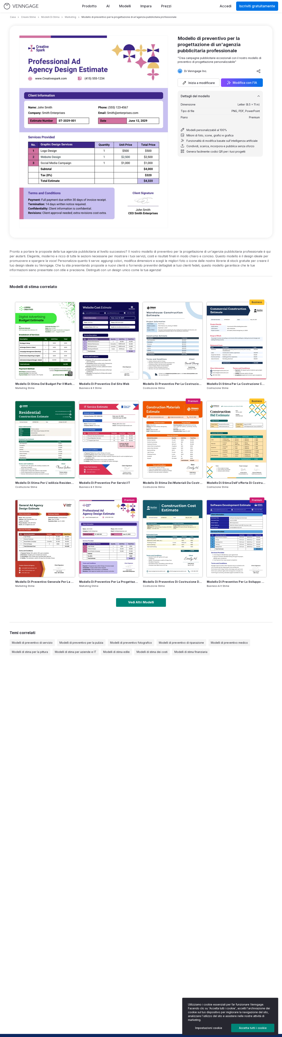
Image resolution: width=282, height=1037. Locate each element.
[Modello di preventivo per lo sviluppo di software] (236, 538)
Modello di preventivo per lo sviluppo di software (236, 581)
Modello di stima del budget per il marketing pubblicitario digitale (45, 383)
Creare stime (28, 17)
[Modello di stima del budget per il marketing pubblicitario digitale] (45, 340)
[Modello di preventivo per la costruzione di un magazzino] (172, 340)
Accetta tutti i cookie (253, 1028)
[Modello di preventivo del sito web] (109, 340)
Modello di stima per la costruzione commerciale (236, 383)
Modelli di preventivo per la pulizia (81, 642)
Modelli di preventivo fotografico (131, 642)
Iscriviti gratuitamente (257, 6)
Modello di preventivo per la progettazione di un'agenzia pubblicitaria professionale (109, 581)
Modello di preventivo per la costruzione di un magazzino (172, 383)
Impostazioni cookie (208, 1028)
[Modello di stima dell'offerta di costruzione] (236, 439)
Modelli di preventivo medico (229, 642)
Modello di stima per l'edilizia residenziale (45, 482)
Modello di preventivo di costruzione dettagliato (172, 581)
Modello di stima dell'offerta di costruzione (236, 482)
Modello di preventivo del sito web (104, 383)
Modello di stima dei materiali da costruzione (172, 482)
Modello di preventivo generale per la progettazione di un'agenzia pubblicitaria (45, 581)
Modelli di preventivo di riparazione (181, 642)
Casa (13, 17)
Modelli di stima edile (116, 651)
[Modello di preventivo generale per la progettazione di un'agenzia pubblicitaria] (45, 538)
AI (108, 6)
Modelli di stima (50, 17)
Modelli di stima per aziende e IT (75, 651)
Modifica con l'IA (245, 83)
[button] (198, 82)
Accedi (225, 6)
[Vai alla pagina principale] (21, 6)
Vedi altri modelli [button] (141, 602)
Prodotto (89, 6)
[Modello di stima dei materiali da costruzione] (172, 439)
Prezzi (166, 6)
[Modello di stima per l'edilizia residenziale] (45, 439)
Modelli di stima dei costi (152, 651)
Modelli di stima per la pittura (30, 651)
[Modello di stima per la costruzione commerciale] (236, 340)
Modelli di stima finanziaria (190, 651)
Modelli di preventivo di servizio (32, 642)
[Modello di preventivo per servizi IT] (109, 439)
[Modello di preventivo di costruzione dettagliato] (172, 538)
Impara (146, 6)
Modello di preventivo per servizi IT (104, 482)
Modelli (125, 6)
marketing (70, 17)
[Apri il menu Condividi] (258, 71)
